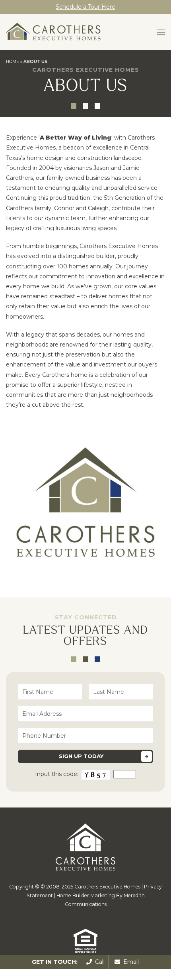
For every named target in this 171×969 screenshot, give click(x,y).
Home (12, 61)
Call (98, 961)
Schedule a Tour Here (85, 6)
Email (129, 961)
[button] (161, 32)
